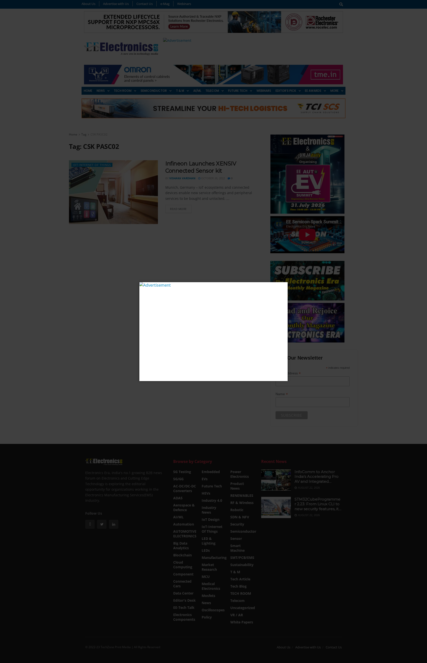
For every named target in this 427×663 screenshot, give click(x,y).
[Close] (283, 286)
